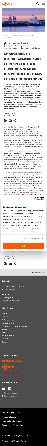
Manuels (5, 317)
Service (4, 329)
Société (4, 332)
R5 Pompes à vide (8, 320)
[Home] (6, 43)
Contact (4, 342)
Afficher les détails (31, 239)
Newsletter (5, 339)
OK (23, 246)
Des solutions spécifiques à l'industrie (14, 326)
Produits (4, 314)
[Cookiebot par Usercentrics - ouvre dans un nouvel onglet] (33, 198)
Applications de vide (8, 323)
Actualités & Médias (8, 336)
